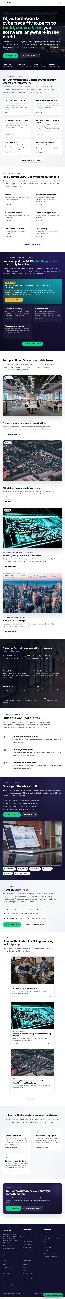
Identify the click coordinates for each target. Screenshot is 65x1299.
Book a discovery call (33, 1208)
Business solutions (43, 1147)
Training (5, 1276)
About (4, 1264)
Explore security (11, 567)
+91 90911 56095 (9, 1248)
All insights (32, 1099)
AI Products (26, 1233)
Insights (25, 1264)
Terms (60, 1293)
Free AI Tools (27, 1247)
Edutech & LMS (48, 1247)
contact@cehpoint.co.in (11, 1245)
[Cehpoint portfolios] (4, 1253)
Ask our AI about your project (34, 924)
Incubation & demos (12, 1147)
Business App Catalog (50, 1256)
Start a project (10, 56)
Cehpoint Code (27, 1244)
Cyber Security (48, 1236)
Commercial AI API (28, 1241)
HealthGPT (33, 1236)
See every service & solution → (32, 160)
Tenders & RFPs (28, 1279)
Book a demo (27, 1270)
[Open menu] (60, 3)
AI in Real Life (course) (29, 1253)
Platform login (47, 1293)
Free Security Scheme (29, 1276)
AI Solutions (26, 1236)
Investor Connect (7, 1282)
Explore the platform (30, 56)
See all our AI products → (32, 344)
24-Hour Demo (27, 1273)
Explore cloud (10, 632)
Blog (24, 1267)
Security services (11, 1171)
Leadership (38, 1293)
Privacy (55, 1293)
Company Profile (7, 1267)
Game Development (50, 1253)
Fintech (46, 1245)
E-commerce (48, 1242)
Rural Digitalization (49, 1251)
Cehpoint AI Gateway (29, 1239)
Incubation (5, 1279)
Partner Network (7, 1285)
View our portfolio (12, 924)
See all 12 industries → (32, 244)
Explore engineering (12, 434)
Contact (25, 1282)
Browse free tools (30, 814)
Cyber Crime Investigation (51, 1239)
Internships (6, 1273)
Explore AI (9, 502)
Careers (5, 1270)
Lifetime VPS (27, 1250)
